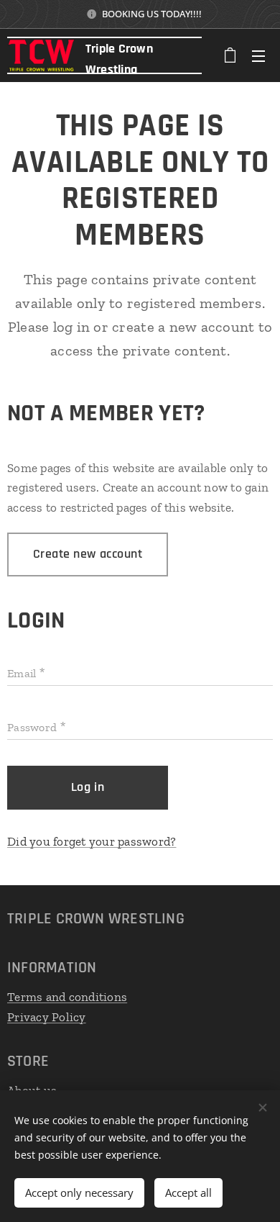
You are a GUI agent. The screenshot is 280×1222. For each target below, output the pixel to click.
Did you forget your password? (91, 841)
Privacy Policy (46, 1017)
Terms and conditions (67, 997)
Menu (258, 55)
